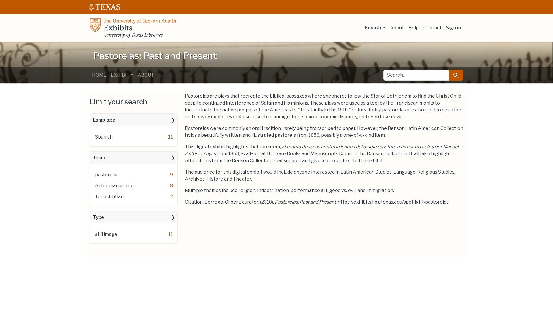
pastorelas (107, 174)
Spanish (104, 137)
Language (104, 120)
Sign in (453, 28)
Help (413, 28)
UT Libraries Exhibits (133, 27)
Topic (99, 157)
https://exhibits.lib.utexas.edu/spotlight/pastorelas (393, 202)
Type (98, 217)
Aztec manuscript (114, 185)
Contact (432, 28)
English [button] (373, 28)
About (397, 28)
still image (106, 234)
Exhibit (120, 75)
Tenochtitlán (109, 196)
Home (99, 75)
